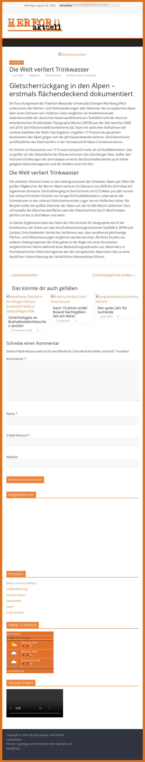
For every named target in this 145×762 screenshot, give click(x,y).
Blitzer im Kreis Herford (21, 583)
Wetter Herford (13, 634)
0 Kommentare (53, 75)
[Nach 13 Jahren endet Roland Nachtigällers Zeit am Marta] (72, 297)
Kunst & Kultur (15, 595)
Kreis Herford (14, 612)
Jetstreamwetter (23, 275)
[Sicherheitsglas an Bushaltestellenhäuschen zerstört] (27, 297)
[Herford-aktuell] (10, 43)
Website (12, 457)
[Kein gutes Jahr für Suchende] (117, 297)
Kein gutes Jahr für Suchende (112, 310)
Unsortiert (16, 62)
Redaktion (34, 75)
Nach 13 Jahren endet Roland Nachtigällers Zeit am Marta (70, 312)
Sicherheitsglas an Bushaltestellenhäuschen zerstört (27, 321)
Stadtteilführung (16, 589)
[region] (72, 533)
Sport (9, 606)
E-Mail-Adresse (18, 435)
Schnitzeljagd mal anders (115, 275)
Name (11, 414)
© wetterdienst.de (15, 671)
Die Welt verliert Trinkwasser (81, 75)
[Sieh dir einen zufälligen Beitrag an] (33, 43)
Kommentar (16, 359)
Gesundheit (13, 601)
